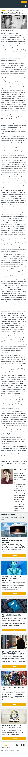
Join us (24, 1)
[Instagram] (19, 745)
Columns (7, 6)
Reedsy (8, 747)
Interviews (14, 6)
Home (2, 6)
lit (7, 2)
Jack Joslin (10, 30)
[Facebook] (24, 745)
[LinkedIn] (21, 745)
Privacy (7, 750)
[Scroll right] (26, 6)
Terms (2, 750)
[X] (17, 745)
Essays (20, 6)
